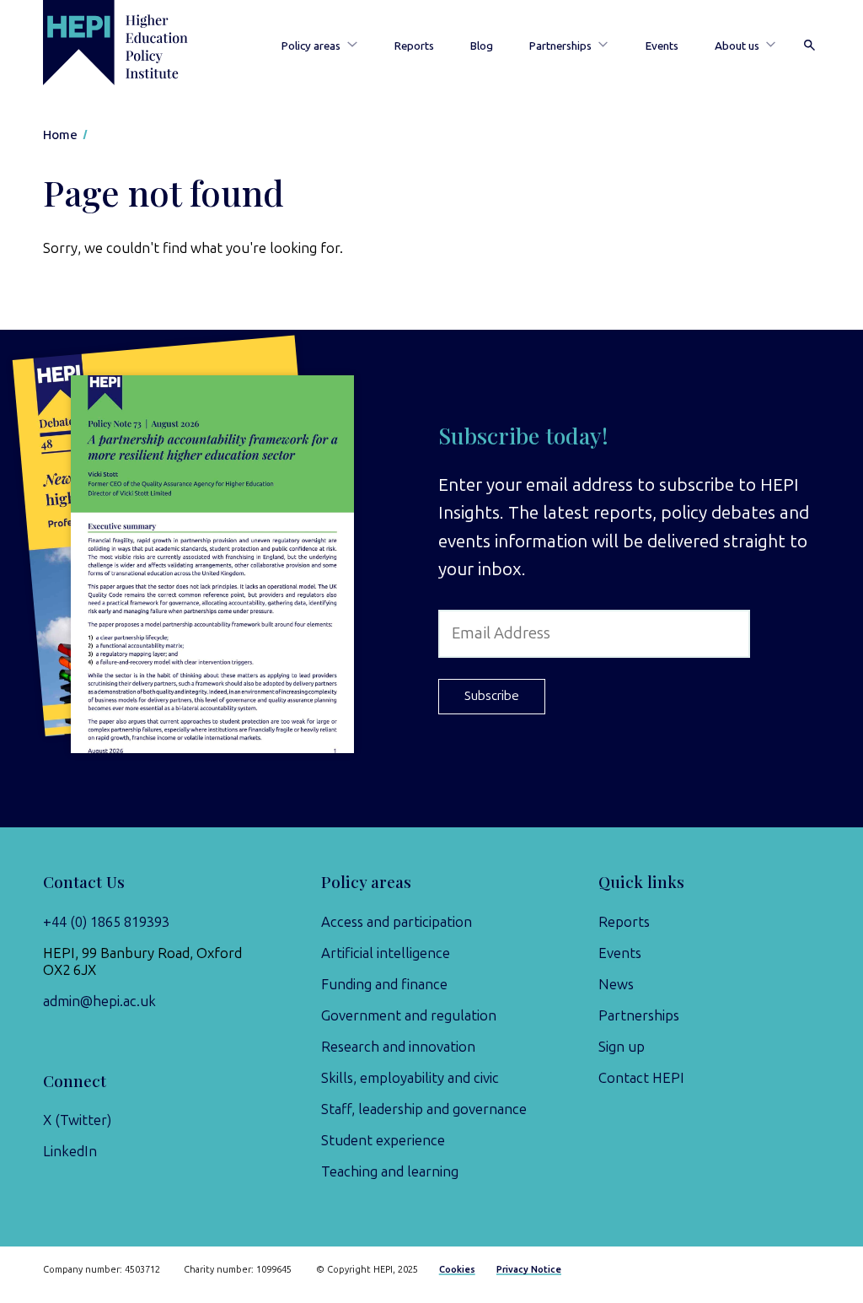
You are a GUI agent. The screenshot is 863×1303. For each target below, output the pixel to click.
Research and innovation (398, 1046)
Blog (481, 45)
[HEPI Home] (135, 42)
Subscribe (491, 695)
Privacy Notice (528, 1269)
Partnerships (560, 45)
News (616, 984)
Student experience (383, 1140)
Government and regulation (408, 1015)
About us (737, 45)
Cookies (457, 1269)
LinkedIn (70, 1151)
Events (662, 45)
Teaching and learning (389, 1171)
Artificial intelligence (385, 953)
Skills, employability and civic (410, 1077)
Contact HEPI (641, 1077)
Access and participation (396, 921)
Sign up (621, 1046)
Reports (414, 45)
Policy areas (310, 45)
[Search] (810, 46)
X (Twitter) (77, 1120)
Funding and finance (384, 984)
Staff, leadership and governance (424, 1109)
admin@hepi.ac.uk (99, 1001)
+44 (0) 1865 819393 (106, 921)
